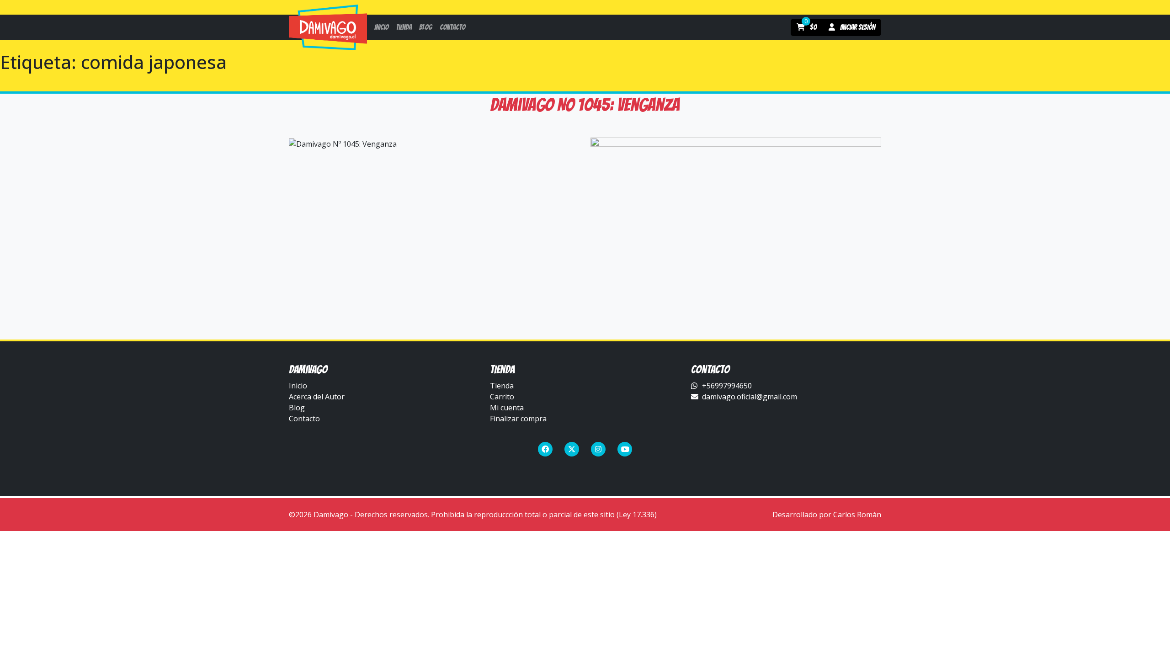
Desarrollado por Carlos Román (826, 514)
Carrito (502, 397)
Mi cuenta (507, 408)
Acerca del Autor (317, 397)
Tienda (502, 386)
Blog (297, 408)
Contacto (304, 419)
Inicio (298, 386)
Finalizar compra (518, 419)
